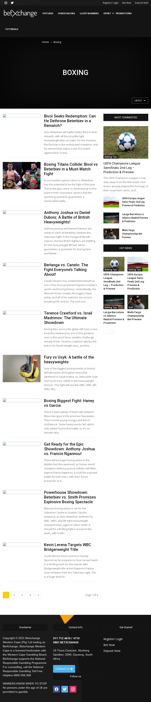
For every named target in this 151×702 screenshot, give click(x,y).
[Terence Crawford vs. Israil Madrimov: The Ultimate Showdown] (22, 324)
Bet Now (126, 2)
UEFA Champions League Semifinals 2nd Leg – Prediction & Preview (121, 167)
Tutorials (11, 29)
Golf (131, 307)
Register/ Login (111, 2)
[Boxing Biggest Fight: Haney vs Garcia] (22, 412)
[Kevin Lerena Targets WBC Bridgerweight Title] (22, 556)
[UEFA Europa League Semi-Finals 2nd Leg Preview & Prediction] (111, 202)
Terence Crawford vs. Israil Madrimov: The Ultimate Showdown (68, 318)
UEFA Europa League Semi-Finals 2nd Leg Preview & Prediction (133, 202)
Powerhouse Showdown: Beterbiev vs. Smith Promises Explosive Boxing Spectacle (70, 497)
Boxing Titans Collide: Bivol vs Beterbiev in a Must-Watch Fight (71, 169)
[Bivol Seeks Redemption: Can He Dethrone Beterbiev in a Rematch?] (22, 127)
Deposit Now (141, 2)
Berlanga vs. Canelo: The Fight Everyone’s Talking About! (66, 270)
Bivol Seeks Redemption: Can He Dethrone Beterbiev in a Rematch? (70, 121)
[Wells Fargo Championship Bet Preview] (111, 233)
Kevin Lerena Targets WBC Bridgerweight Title (67, 547)
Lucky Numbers (89, 13)
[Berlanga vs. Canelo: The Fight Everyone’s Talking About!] (22, 276)
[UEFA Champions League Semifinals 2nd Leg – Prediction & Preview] (125, 142)
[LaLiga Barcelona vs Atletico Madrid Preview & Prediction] (111, 218)
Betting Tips (111, 156)
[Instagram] (6, 3)
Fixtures (47, 13)
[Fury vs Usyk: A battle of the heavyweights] (22, 368)
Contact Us (62, 669)
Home (45, 42)
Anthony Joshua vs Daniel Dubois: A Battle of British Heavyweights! (67, 217)
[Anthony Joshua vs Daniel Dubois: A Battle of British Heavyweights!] (22, 224)
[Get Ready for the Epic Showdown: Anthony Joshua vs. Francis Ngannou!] (22, 455)
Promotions (124, 13)
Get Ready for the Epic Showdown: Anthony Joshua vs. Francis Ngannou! (69, 449)
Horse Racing (66, 13)
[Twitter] (12, 3)
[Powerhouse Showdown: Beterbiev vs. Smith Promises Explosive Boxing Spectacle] (22, 503)
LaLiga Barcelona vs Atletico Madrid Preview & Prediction (135, 218)
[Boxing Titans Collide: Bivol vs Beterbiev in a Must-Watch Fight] (22, 175)
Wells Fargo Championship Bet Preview (132, 234)
